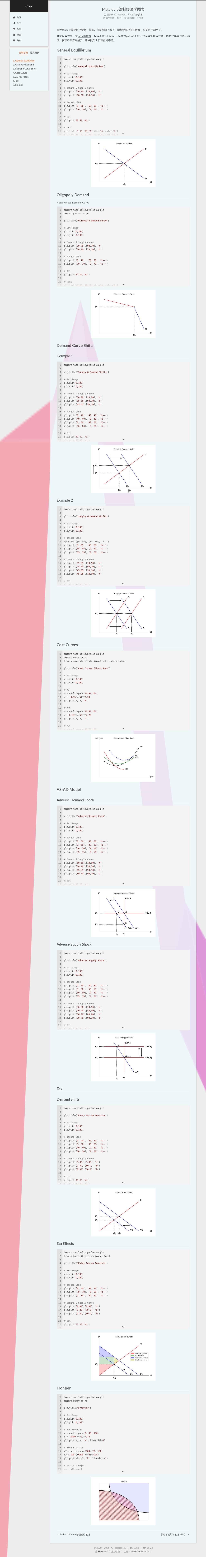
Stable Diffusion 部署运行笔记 (74, 1535)
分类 (19, 35)
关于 (19, 23)
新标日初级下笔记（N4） (174, 1535)
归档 (19, 41)
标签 (19, 29)
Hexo (100, 1552)
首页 (19, 18)
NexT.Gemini (137, 1552)
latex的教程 (84, 36)
